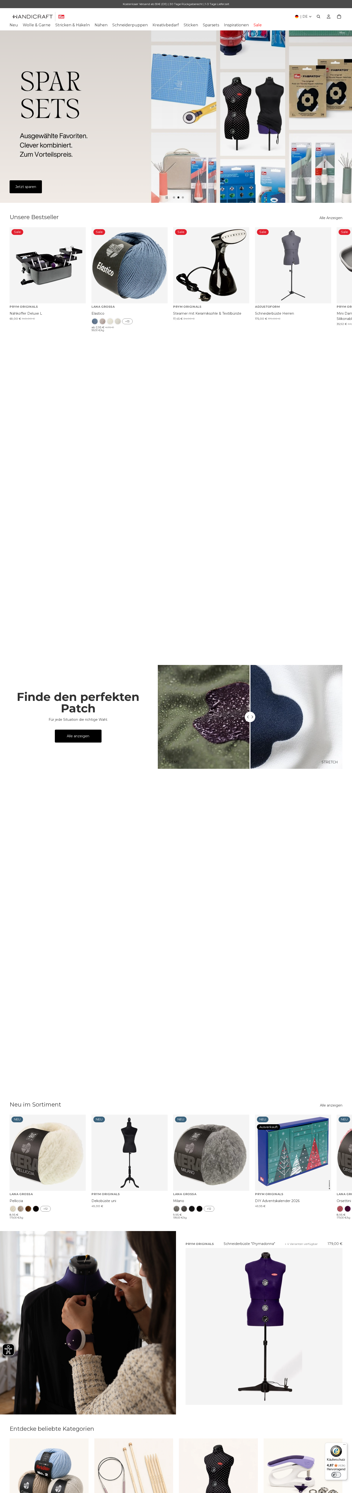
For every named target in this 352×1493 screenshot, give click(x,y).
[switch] (336, 1475)
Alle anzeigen (78, 736)
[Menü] (344, 1445)
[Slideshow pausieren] (166, 197)
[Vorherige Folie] (7, 116)
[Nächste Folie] (344, 116)
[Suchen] (318, 16)
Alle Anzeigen (330, 218)
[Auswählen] (160, 296)
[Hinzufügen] (78, 296)
